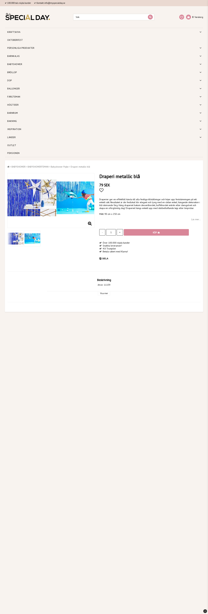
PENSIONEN (13, 153)
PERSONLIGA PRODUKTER (20, 47)
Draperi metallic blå (80, 166)
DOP (9, 80)
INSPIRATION (14, 129)
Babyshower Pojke (60, 166)
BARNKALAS (13, 56)
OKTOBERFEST (15, 40)
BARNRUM (12, 112)
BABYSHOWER (14, 64)
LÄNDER (11, 137)
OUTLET (11, 145)
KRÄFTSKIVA (13, 32)
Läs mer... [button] (196, 219)
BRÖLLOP (12, 72)
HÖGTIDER (13, 104)
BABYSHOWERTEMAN (38, 166)
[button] (181, 17)
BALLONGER (13, 88)
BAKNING (12, 121)
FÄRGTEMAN (13, 96)
